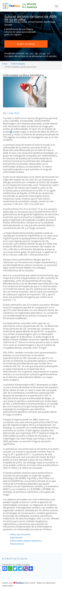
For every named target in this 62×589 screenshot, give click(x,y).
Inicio (4, 63)
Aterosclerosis (17, 543)
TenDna (20, 582)
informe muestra (32, 5)
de (7, 558)
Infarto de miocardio (20, 534)
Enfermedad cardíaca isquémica (26, 540)
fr (11, 558)
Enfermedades (18, 63)
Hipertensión (16, 537)
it (18, 558)
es (15, 558)
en (3, 558)
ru (26, 558)
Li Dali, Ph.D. (13, 113)
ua (22, 558)
